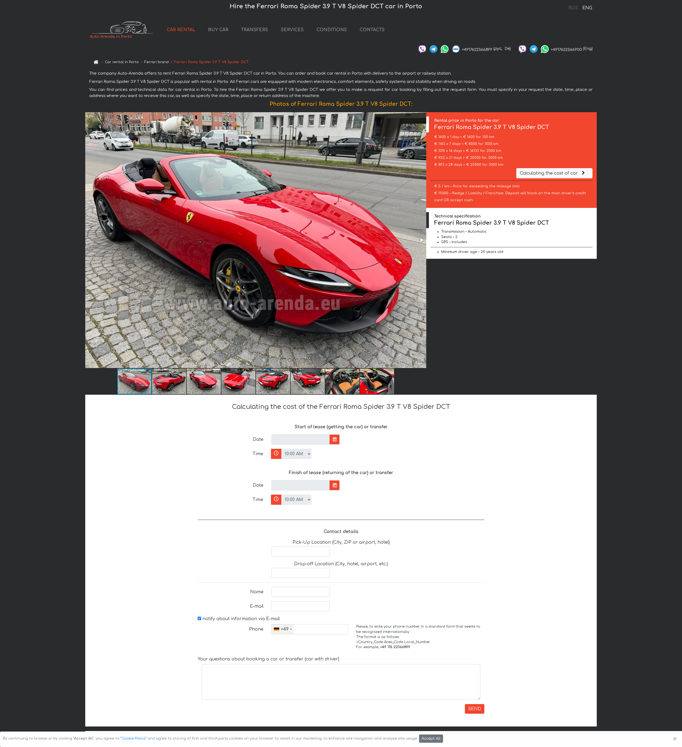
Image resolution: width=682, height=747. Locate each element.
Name (256, 591)
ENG (587, 8)
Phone (256, 629)
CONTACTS (372, 29)
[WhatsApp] (445, 49)
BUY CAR (218, 29)
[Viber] (422, 49)
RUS (573, 8)
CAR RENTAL (181, 29)
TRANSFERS (254, 29)
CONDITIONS (331, 29)
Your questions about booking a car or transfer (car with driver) (268, 659)
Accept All (431, 739)
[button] (421, 240)
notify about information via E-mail (240, 618)
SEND (474, 708)
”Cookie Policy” (133, 738)
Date (258, 439)
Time (258, 453)
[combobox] (282, 629)
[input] (300, 439)
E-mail (256, 606)
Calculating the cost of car (549, 173)
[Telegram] (433, 49)
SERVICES (292, 29)
